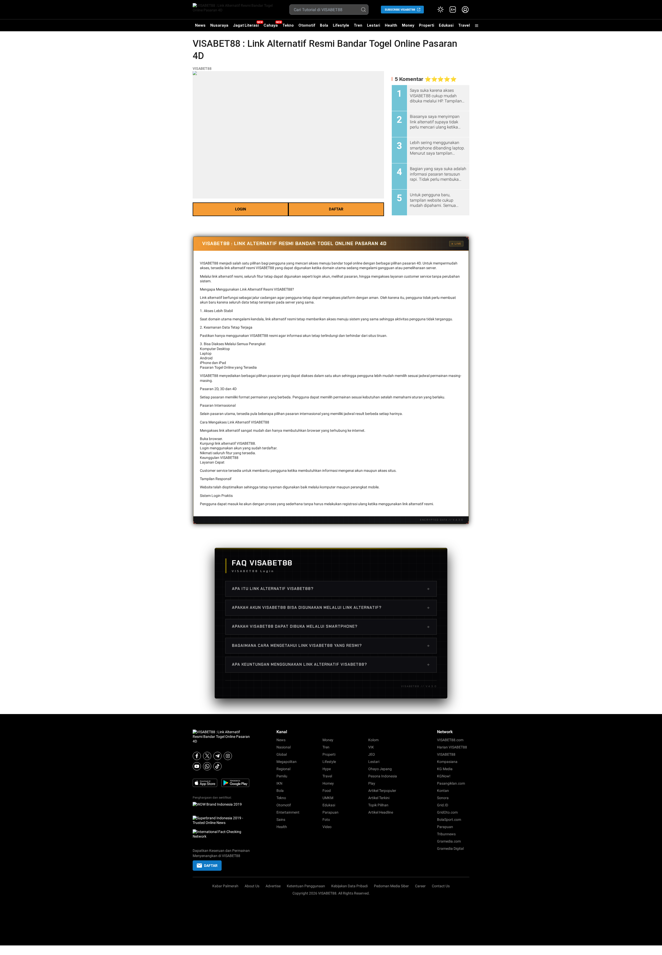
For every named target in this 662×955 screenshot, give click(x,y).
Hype (326, 769)
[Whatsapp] (207, 766)
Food (326, 791)
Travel (464, 25)
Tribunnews (446, 834)
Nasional (283, 747)
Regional (283, 769)
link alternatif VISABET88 (235, 443)
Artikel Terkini (378, 798)
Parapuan (330, 812)
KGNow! (443, 776)
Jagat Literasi (246, 25)
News (200, 25)
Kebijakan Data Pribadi (349, 886)
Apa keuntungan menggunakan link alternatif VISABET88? (331, 664)
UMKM (327, 798)
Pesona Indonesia (382, 776)
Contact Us (441, 886)
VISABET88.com (450, 740)
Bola (324, 25)
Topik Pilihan (378, 805)
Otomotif (306, 25)
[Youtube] (197, 766)
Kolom (373, 740)
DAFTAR (336, 209)
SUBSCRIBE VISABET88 (400, 9)
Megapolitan (286, 762)
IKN (279, 783)
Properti (426, 25)
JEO (371, 754)
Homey (328, 783)
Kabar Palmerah (225, 886)
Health (391, 25)
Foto (326, 819)
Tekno (288, 25)
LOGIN (240, 209)
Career (420, 886)
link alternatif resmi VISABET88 (249, 268)
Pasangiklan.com (451, 783)
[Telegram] (217, 756)
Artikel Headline (380, 812)
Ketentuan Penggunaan (306, 886)
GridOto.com (447, 812)
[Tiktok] (217, 766)
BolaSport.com (449, 819)
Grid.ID (442, 805)
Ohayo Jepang (380, 769)
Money (408, 25)
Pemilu (281, 776)
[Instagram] (228, 756)
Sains (280, 819)
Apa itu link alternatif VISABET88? (331, 589)
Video (327, 827)
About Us (252, 886)
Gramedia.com (449, 841)
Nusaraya (219, 25)
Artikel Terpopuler (382, 791)
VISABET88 (202, 68)
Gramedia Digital (450, 848)
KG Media (445, 769)
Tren (358, 25)
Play (371, 783)
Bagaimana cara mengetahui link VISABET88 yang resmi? (331, 645)
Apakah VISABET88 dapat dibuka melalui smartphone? (331, 627)
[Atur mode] (440, 9)
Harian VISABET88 (452, 747)
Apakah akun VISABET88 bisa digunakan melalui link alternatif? (331, 607)
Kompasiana (447, 762)
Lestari (373, 27)
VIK (371, 747)
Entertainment (287, 812)
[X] (207, 756)
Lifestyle (341, 25)
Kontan (443, 791)
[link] (453, 9)
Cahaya (271, 25)
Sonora (443, 798)
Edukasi (446, 25)
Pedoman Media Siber (391, 886)
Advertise (273, 886)
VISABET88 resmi (264, 336)
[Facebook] (197, 756)
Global (281, 754)
